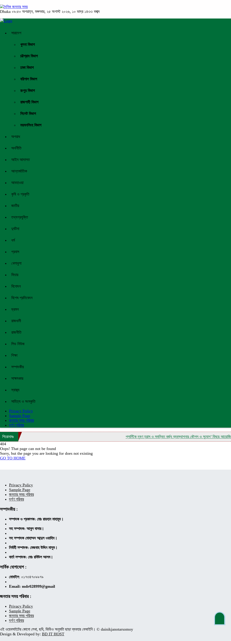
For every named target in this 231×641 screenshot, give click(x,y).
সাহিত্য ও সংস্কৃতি (23, 401)
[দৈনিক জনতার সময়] (14, 7)
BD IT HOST (53, 634)
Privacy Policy (21, 485)
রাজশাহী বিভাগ (29, 102)
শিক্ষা (14, 355)
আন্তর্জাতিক (19, 171)
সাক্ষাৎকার (17, 378)
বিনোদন (16, 286)
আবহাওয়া (17, 182)
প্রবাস (15, 251)
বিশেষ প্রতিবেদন (21, 298)
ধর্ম (13, 240)
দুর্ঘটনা (15, 228)
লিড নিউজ (18, 344)
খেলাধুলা (16, 263)
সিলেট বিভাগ (28, 113)
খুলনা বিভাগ (27, 44)
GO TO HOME (12, 458)
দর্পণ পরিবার (16, 425)
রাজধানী (16, 321)
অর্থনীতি (16, 148)
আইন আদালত (20, 159)
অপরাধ (15, 136)
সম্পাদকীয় (17, 367)
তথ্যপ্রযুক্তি (19, 217)
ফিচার (14, 275)
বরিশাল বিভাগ (28, 79)
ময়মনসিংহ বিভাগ (31, 125)
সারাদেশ (16, 33)
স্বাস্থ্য (15, 390)
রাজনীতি (16, 332)
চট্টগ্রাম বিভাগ (29, 56)
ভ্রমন (15, 309)
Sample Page (19, 415)
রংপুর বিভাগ (27, 90)
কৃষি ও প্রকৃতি (20, 194)
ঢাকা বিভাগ (27, 67)
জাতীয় (15, 205)
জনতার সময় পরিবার (21, 420)
